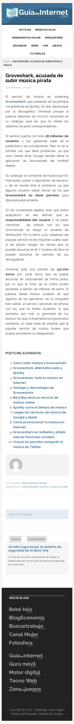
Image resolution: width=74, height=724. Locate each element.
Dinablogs (40, 709)
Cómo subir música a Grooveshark (39, 363)
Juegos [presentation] (15, 539)
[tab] (14, 539)
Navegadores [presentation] (36, 539)
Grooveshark (16, 101)
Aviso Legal (56, 709)
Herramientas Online (34, 483)
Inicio (7, 61)
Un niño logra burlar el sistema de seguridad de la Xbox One (34, 548)
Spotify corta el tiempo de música (39, 407)
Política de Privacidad (24, 713)
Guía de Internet (37, 12)
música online (58, 487)
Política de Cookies (51, 713)
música (44, 487)
